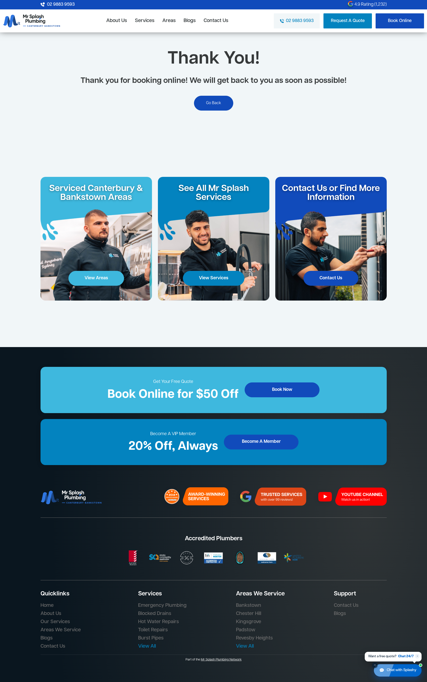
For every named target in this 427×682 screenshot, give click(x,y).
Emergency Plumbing (162, 605)
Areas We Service (61, 630)
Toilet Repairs (153, 630)
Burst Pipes (151, 638)
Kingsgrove (248, 621)
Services (144, 20)
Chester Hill (248, 613)
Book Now (282, 390)
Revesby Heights (254, 638)
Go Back (213, 103)
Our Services (55, 621)
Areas (169, 20)
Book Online (400, 21)
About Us (116, 20)
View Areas (96, 278)
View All (147, 646)
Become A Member (261, 442)
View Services (213, 278)
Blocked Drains (154, 613)
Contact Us (216, 20)
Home (47, 605)
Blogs (190, 20)
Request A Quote (348, 21)
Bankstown (248, 605)
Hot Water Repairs (158, 621)
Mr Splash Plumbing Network (221, 659)
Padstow (245, 630)
